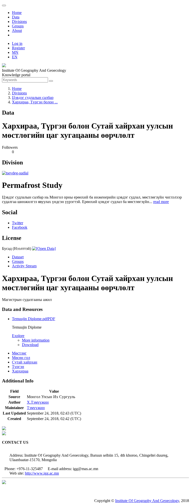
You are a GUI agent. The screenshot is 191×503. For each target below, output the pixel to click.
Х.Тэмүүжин (38, 402)
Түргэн (18, 366)
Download (30, 345)
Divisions (19, 21)
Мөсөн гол (21, 358)
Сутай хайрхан (24, 362)
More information (35, 340)
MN (15, 52)
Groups (18, 26)
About (17, 30)
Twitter (17, 223)
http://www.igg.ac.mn (42, 473)
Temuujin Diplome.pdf (33, 319)
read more (161, 202)
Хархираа (20, 371)
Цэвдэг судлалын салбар (32, 97)
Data (15, 17)
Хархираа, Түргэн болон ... (35, 102)
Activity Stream (24, 266)
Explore (18, 336)
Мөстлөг (19, 353)
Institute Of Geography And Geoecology (147, 501)
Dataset (18, 257)
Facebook (19, 227)
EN (14, 57)
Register (18, 48)
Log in (17, 43)
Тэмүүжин (36, 408)
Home (17, 12)
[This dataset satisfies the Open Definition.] (44, 248)
